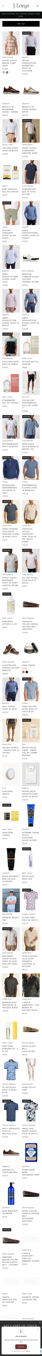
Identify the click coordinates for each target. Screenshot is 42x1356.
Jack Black (25, 829)
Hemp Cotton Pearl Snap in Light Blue (29, 709)
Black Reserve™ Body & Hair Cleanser (11, 878)
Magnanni (6, 103)
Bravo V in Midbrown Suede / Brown (10, 109)
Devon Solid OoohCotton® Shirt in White (30, 794)
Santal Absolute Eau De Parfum (9, 1303)
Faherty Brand (7, 57)
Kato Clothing (7, 914)
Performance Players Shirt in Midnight (29, 487)
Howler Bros (6, 525)
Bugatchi (25, 57)
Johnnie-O (25, 397)
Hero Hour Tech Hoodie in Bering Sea (30, 446)
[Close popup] (40, 1323)
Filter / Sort (21, 24)
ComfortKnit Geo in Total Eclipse (29, 191)
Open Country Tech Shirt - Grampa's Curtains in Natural (30, 961)
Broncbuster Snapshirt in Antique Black (10, 1005)
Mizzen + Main (7, 145)
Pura (24, 744)
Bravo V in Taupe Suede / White (30, 109)
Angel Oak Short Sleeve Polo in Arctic (30, 1131)
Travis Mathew (27, 186)
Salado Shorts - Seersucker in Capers (10, 750)
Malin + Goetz (27, 358)
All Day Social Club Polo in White (30, 580)
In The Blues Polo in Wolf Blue (9, 1090)
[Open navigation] (4, 5)
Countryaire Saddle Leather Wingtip (11, 667)
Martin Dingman (28, 271)
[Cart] (37, 6)
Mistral (4, 186)
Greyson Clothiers (28, 914)
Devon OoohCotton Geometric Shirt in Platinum (29, 66)
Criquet (5, 227)
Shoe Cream (28, 665)
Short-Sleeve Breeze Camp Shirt (9, 63)
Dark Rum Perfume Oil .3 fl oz (10, 1048)
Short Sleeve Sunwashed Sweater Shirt (30, 150)
